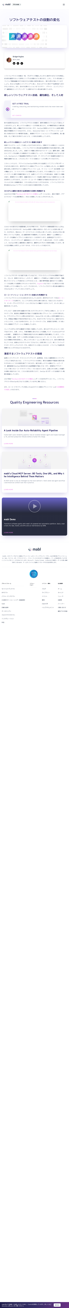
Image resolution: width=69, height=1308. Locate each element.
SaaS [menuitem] (3, 604)
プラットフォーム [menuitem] (6, 583)
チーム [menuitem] (60, 589)
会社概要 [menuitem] (60, 583)
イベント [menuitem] (44, 596)
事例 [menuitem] (43, 600)
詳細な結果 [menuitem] (5, 607)
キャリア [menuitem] (60, 592)
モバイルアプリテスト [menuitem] (8, 589)
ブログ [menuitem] (44, 589)
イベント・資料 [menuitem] (46, 583)
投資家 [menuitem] (60, 600)
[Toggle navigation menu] (63, 4)
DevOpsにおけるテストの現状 (27, 194)
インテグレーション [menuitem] (8, 619)
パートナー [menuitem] (61, 604)
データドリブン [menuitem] (6, 611)
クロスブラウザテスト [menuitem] (8, 615)
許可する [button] (57, 1305)
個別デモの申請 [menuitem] (62, 611)
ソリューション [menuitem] (32, 584)
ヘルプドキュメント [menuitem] (48, 607)
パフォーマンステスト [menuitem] (8, 596)
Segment (40, 283)
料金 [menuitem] (3, 622)
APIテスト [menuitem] (5, 592)
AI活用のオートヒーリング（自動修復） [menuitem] (14, 600)
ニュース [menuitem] (60, 596)
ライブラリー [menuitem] (46, 592)
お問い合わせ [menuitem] (62, 607)
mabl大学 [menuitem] (45, 604)
